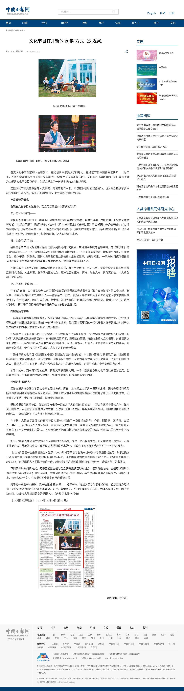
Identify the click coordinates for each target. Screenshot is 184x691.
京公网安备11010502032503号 (65, 658)
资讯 (44, 23)
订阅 (171, 13)
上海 (119, 634)
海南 (75, 638)
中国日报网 (10, 30)
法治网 (94, 647)
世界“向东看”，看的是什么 (150, 240)
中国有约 (163, 67)
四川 (93, 638)
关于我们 (10, 639)
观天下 (135, 23)
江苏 (127, 634)
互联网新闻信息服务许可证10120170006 (88, 654)
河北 (72, 634)
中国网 (77, 644)
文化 (172, 23)
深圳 (146, 638)
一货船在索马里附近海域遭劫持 (153, 197)
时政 (24, 23)
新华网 (66, 644)
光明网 (40, 647)
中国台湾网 (144, 644)
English (151, 13)
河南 (172, 634)
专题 (140, 42)
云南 (111, 638)
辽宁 (90, 634)
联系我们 (20, 639)
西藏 (119, 638)
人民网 (55, 644)
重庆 (84, 638)
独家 (132, 627)
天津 (63, 634)
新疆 (137, 638)
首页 (8, 23)
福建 (145, 634)
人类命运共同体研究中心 (156, 209)
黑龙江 (109, 634)
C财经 (64, 23)
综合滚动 (19, 30)
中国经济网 (129, 644)
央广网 (172, 644)
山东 (163, 634)
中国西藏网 (159, 644)
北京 (54, 634)
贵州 (102, 638)
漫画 (117, 23)
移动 (162, 13)
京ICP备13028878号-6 (114, 658)
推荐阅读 (143, 116)
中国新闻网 (66, 647)
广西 (66, 638)
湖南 (48, 638)
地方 (156, 23)
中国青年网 (114, 644)
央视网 (101, 644)
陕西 (128, 638)
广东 (57, 638)
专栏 (101, 23)
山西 (81, 634)
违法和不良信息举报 (60, 654)
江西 (154, 634)
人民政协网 (81, 647)
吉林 (99, 634)
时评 (52, 627)
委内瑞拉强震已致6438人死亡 (152, 147)
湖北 (39, 638)
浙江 (136, 634)
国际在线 (89, 644)
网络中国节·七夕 (166, 53)
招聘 (145, 627)
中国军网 (52, 647)
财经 (79, 627)
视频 (84, 23)
